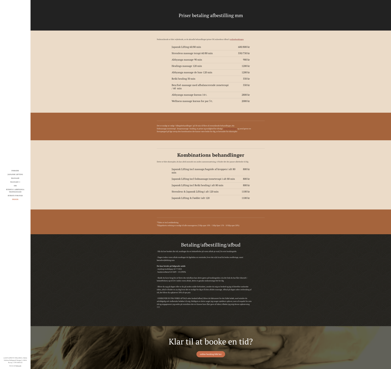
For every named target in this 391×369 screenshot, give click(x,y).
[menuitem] (15, 170)
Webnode (18, 366)
